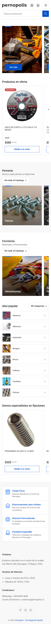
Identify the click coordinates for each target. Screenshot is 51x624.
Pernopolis (19, 620)
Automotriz (17, 337)
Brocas (15, 359)
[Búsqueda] (45, 14)
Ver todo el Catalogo (14, 180)
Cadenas (16, 370)
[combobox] (25, 14)
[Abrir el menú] (46, 5)
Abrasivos (17, 315)
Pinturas (16, 392)
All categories (37, 306)
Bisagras (16, 348)
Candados (17, 381)
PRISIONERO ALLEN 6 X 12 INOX (19, 451)
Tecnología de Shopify (34, 620)
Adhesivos (17, 326)
